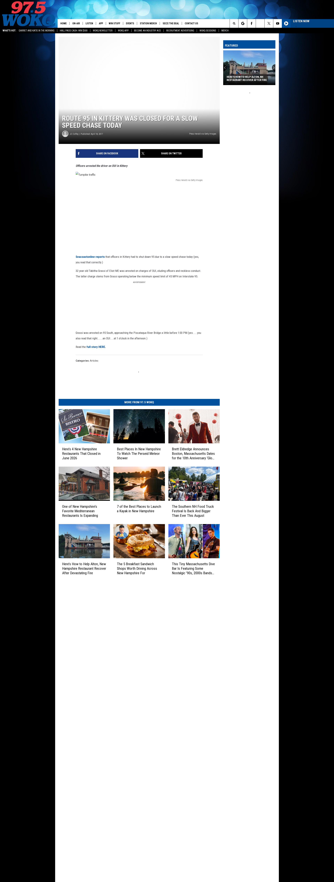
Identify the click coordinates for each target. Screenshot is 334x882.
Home (63, 23)
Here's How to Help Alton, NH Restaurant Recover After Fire (247, 78)
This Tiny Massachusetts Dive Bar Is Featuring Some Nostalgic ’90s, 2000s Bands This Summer (193, 568)
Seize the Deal (171, 23)
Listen (89, 23)
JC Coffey (74, 134)
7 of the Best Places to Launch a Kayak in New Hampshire (139, 508)
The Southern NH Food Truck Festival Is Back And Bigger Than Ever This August (193, 511)
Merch (225, 30)
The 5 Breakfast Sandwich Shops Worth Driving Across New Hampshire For (137, 568)
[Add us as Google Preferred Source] (242, 23)
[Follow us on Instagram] (260, 23)
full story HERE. (96, 347)
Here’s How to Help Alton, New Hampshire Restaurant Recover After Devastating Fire (84, 568)
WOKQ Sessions (208, 30)
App (101, 23)
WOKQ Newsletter (103, 30)
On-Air (76, 23)
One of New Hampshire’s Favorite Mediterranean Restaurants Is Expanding (80, 511)
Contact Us (191, 23)
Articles (94, 360)
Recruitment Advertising (180, 30)
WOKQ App (123, 30)
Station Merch (148, 23)
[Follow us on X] (269, 23)
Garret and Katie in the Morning (36, 30)
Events (130, 23)
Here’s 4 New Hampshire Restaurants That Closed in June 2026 (81, 453)
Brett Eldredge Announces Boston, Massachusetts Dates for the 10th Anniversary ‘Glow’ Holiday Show (193, 453)
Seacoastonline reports (90, 256)
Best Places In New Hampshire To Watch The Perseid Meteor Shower (139, 453)
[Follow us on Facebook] (251, 23)
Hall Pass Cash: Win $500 (74, 30)
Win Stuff (114, 23)
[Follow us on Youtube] (277, 23)
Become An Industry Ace (147, 30)
